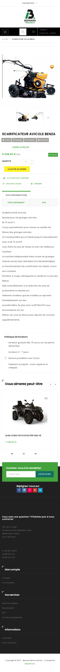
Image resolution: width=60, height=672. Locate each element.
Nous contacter (9, 642)
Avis (44, 202)
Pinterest (43, 140)
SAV (4, 612)
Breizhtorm (30, 663)
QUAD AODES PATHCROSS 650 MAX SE (23, 435)
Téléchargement (16, 202)
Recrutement (8, 608)
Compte (6, 578)
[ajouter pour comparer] (24, 454)
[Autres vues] (11, 117)
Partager (18, 140)
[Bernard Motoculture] (30, 16)
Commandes (8, 582)
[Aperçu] (36, 454)
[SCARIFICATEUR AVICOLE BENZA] (23, 116)
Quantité (6, 161)
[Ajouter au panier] (12, 454)
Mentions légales (10, 603)
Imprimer (38, 184)
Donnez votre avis (20, 147)
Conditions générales (12, 617)
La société (6, 638)
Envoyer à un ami (13, 184)
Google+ (31, 140)
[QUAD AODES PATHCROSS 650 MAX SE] (30, 410)
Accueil (5, 39)
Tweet (7, 140)
